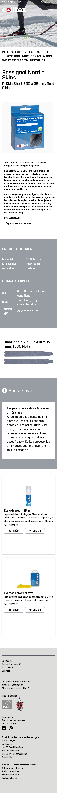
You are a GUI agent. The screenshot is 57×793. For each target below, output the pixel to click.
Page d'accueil (12, 52)
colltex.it (12, 778)
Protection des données (13, 720)
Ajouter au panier (20, 223)
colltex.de (18, 768)
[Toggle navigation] (51, 9)
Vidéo (15, 531)
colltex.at (17, 771)
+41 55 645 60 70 (21, 682)
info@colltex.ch (15, 685)
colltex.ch (32, 765)
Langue (51, 2)
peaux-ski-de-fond (40, 52)
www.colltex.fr (23, 688)
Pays (43, 2)
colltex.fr (14, 775)
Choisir (36, 531)
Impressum (7, 717)
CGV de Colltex (9, 724)
